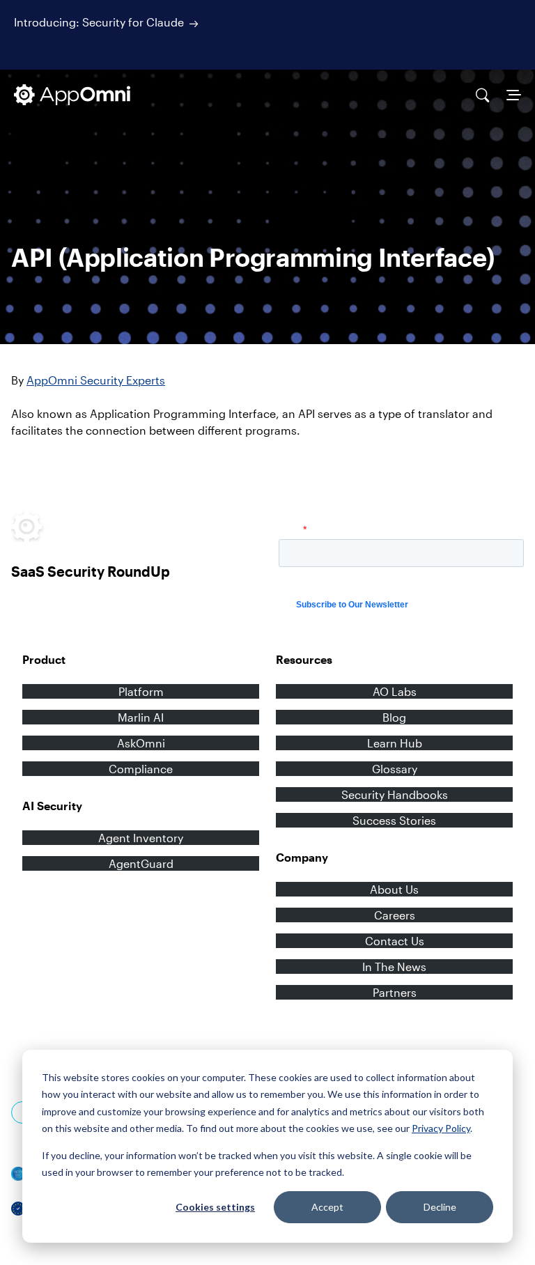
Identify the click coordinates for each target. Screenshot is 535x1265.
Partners (395, 992)
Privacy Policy (441, 1128)
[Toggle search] (483, 95)
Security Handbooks (394, 794)
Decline (440, 1207)
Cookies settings (215, 1207)
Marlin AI (141, 717)
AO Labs (395, 691)
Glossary (394, 768)
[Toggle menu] (513, 95)
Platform (141, 691)
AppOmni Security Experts (95, 380)
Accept (327, 1207)
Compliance (141, 768)
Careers (394, 915)
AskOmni (141, 743)
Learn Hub (394, 743)
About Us (394, 889)
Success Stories (394, 820)
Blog (394, 717)
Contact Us (394, 940)
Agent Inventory (140, 837)
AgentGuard (141, 863)
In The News (394, 966)
